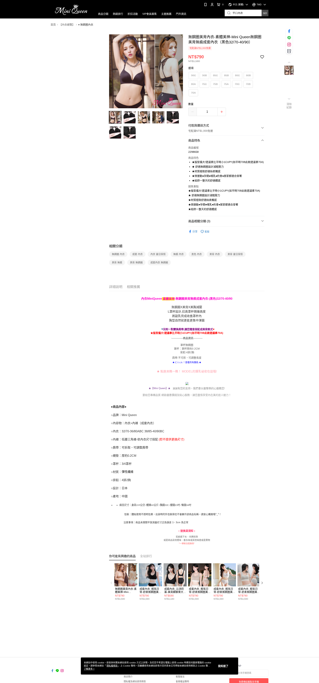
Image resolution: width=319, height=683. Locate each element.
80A (193, 84)
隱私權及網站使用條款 (135, 681)
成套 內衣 (137, 254)
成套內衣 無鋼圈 (159, 262)
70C (237, 84)
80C (237, 75)
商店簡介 (128, 676)
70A (193, 92)
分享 (195, 231)
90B (204, 75)
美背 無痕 (117, 262)
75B (215, 84)
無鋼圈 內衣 (118, 254)
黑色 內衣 (196, 254)
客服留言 (180, 676)
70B (248, 84)
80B (248, 75)
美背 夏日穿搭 (235, 254)
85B (226, 75)
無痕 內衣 (178, 254)
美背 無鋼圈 (136, 262)
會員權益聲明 (182, 681)
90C (193, 75)
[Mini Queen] (71, 10)
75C (204, 84)
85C (215, 75)
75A (226, 84)
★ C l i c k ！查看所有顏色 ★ (186, 362)
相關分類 (115, 246)
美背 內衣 (215, 254)
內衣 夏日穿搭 (158, 254)
